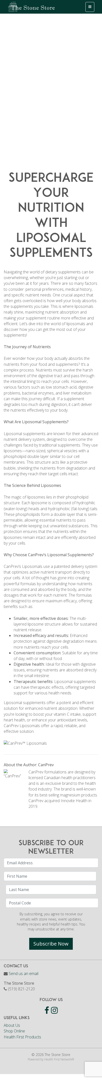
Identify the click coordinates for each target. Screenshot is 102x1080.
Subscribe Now (51, 943)
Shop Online (14, 1031)
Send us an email (23, 973)
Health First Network (58, 1059)
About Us (12, 1025)
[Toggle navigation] (89, 7)
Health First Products (22, 1037)
